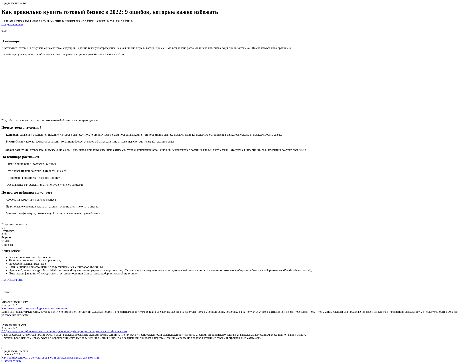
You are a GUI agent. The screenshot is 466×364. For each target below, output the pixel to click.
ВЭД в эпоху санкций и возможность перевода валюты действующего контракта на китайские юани (64, 331)
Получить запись (12, 24)
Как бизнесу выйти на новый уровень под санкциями (34, 308)
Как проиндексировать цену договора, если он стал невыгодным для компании (50, 357)
